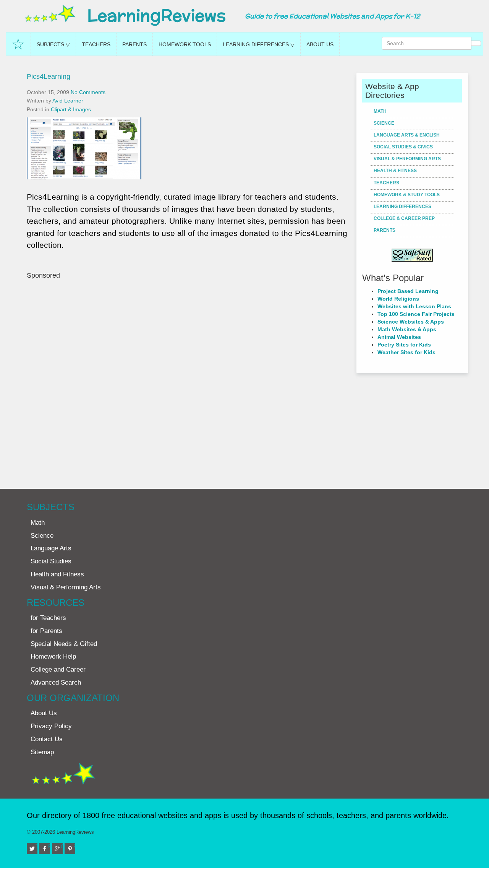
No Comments (88, 92)
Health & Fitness (395, 170)
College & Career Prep (404, 218)
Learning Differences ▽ (259, 44)
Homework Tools (185, 44)
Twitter (36, 846)
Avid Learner (67, 101)
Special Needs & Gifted (64, 643)
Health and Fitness (57, 574)
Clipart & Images (71, 109)
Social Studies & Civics (403, 147)
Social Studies (51, 561)
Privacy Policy (51, 726)
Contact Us (47, 739)
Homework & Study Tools (407, 194)
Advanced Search (56, 682)
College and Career (58, 669)
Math (380, 111)
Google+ (62, 846)
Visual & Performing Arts (407, 158)
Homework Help (53, 656)
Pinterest (74, 846)
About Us (320, 44)
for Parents (46, 630)
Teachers (96, 44)
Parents (134, 44)
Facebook (49, 846)
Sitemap (42, 752)
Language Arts (51, 548)
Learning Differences (402, 206)
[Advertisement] (189, 380)
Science (384, 123)
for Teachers (48, 617)
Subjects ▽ (53, 44)
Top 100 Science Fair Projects (416, 314)
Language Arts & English (407, 135)
